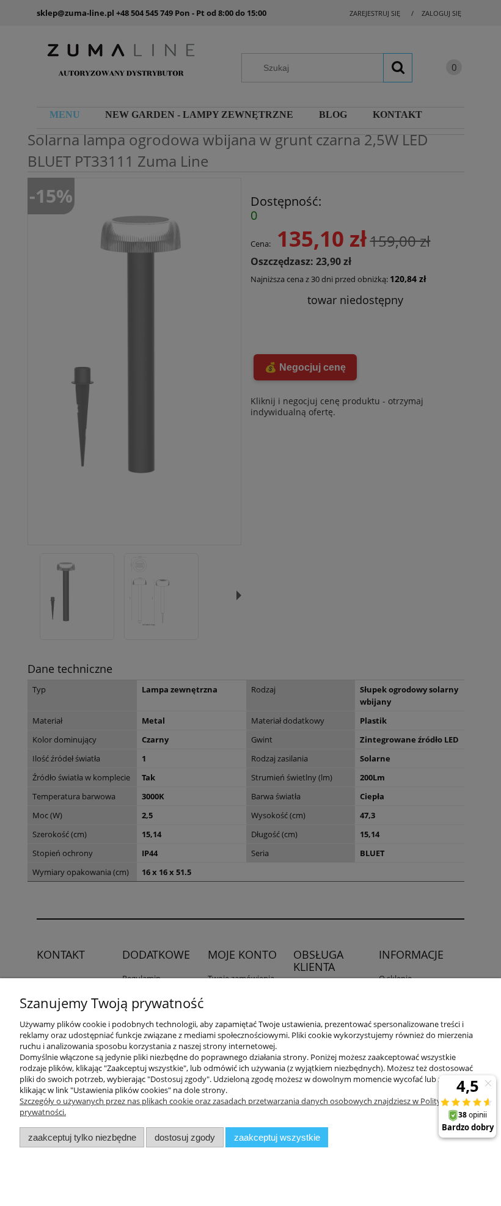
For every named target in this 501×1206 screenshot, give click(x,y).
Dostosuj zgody (185, 1137)
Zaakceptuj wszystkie (277, 1137)
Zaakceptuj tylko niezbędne (82, 1137)
